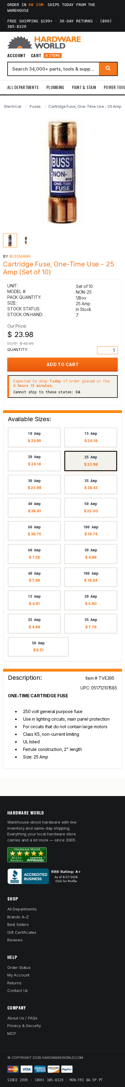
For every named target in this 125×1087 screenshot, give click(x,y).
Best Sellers (18, 924)
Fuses (35, 106)
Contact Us (17, 990)
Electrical (12, 106)
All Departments (23, 87)
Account (16, 55)
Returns (14, 982)
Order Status (19, 967)
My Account (18, 975)
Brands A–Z (18, 916)
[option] (34, 437)
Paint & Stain (84, 87)
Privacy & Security (24, 1025)
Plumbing (55, 87)
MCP (11, 1033)
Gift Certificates (21, 932)
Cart (45, 55)
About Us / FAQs (22, 1018)
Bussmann (20, 256)
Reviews (15, 939)
